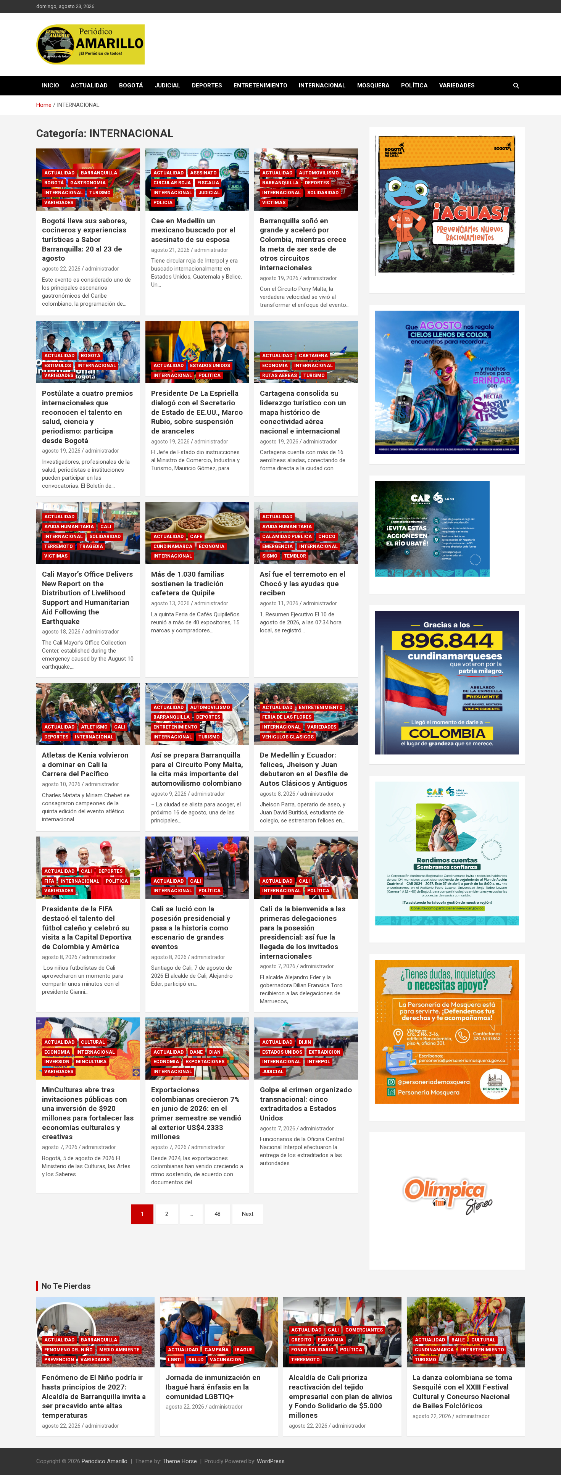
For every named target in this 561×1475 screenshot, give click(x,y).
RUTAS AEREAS (279, 375)
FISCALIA (208, 182)
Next (247, 1214)
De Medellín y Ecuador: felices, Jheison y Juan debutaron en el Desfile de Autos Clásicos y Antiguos (304, 769)
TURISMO (100, 192)
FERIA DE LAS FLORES (286, 717)
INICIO (50, 85)
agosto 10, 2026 (61, 784)
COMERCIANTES (364, 1330)
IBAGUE (243, 1349)
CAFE (196, 536)
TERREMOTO (58, 546)
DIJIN (305, 1042)
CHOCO (326, 536)
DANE (196, 1052)
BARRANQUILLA (99, 173)
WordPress (271, 1461)
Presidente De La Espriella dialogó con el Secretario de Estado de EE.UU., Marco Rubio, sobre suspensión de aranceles (197, 412)
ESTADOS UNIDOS (210, 365)
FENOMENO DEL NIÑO (68, 1349)
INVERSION (56, 1061)
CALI (105, 526)
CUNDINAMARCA (172, 546)
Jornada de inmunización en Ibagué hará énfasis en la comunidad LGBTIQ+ (213, 1387)
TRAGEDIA (91, 546)
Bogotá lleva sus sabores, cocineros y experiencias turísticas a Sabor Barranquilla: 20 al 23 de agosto (84, 239)
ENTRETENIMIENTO (260, 85)
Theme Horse (180, 1461)
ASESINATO (203, 173)
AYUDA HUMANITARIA (69, 526)
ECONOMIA (275, 365)
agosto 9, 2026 (169, 794)
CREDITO (301, 1340)
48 (217, 1214)
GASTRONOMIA (88, 182)
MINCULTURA (91, 1061)
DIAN (215, 1052)
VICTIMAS (273, 202)
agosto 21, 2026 (170, 250)
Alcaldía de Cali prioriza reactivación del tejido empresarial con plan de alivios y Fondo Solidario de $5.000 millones (340, 1396)
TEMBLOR (295, 556)
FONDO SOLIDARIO (312, 1349)
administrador (102, 269)
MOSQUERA (373, 85)
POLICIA (162, 202)
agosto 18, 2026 (61, 632)
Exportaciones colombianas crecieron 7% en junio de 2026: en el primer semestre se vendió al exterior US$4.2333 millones (196, 1113)
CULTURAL (93, 1042)
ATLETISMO (94, 727)
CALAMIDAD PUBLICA (287, 536)
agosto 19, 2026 (279, 278)
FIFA (49, 881)
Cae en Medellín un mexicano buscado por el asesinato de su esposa (193, 230)
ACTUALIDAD (89, 85)
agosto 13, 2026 (170, 603)
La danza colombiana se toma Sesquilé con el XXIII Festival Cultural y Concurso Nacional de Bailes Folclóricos (462, 1391)
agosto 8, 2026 (277, 794)
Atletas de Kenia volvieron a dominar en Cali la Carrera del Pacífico (85, 764)
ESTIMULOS (57, 365)
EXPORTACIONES (204, 1061)
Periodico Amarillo (104, 1461)
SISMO (269, 556)
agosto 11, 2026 (279, 603)
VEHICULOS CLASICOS (288, 737)
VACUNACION (226, 1359)
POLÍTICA (414, 85)
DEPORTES (207, 85)
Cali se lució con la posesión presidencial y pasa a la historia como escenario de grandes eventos (191, 927)
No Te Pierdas (66, 1286)
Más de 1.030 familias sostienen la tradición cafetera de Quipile (187, 583)
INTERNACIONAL (322, 85)
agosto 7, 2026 (277, 966)
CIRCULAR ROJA (172, 182)
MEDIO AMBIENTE (119, 1349)
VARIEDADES (457, 85)
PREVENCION (59, 1359)
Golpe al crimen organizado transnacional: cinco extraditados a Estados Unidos (306, 1103)
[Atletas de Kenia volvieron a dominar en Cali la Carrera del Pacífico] (88, 713)
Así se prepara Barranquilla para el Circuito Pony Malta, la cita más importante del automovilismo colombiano (197, 769)
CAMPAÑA (217, 1349)
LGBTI (175, 1359)
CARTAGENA (313, 355)
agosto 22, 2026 (61, 269)
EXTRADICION (324, 1052)
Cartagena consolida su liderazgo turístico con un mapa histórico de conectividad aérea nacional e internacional (303, 412)
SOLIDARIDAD (323, 192)
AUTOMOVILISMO (319, 173)
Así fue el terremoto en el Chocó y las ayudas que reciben (302, 583)
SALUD (195, 1359)
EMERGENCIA (277, 546)
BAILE (458, 1340)
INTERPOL (318, 1061)
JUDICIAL (168, 85)
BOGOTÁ (131, 85)
